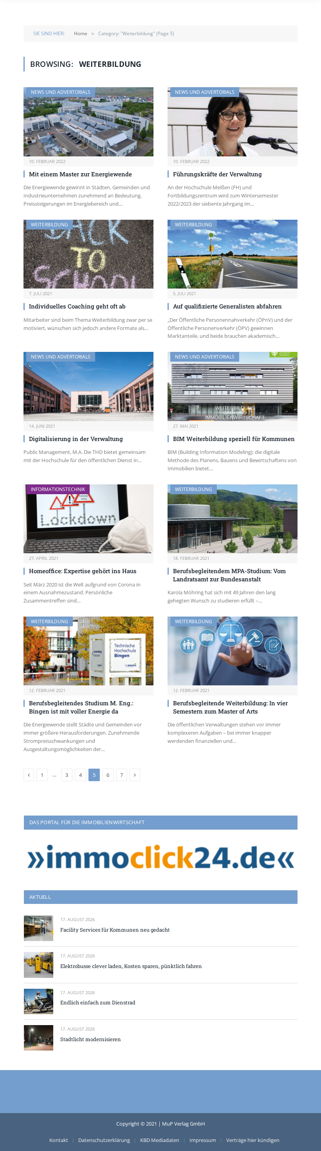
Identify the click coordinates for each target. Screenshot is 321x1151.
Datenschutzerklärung (104, 1140)
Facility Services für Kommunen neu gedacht (115, 929)
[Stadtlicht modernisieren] (38, 1038)
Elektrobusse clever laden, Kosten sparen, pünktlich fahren (131, 966)
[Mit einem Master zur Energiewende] (88, 121)
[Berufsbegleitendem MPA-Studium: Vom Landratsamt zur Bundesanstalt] (233, 519)
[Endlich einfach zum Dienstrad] (38, 1001)
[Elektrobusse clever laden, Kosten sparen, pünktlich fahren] (38, 964)
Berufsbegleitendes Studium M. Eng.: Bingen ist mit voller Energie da (81, 707)
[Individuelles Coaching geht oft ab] (88, 254)
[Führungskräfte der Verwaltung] (233, 121)
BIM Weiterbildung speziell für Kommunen (234, 439)
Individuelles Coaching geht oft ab (77, 306)
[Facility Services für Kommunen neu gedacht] (38, 928)
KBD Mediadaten (159, 1140)
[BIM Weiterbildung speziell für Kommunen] (233, 386)
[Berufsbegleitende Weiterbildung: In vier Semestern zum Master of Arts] (233, 651)
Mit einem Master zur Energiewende (80, 174)
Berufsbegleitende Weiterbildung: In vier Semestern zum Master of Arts (230, 707)
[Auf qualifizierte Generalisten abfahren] (233, 254)
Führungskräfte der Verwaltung (217, 174)
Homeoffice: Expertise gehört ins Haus (83, 571)
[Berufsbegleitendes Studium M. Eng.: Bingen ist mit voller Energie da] (88, 651)
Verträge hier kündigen (253, 1140)
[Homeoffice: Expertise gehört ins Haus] (88, 519)
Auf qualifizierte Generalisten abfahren (227, 306)
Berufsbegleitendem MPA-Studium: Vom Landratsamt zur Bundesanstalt (229, 575)
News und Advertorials (60, 92)
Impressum (202, 1140)
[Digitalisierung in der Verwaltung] (88, 386)
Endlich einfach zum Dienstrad (97, 1002)
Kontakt (58, 1140)
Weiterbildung (49, 224)
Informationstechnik (58, 489)
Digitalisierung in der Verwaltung (76, 439)
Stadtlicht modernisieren (90, 1039)
